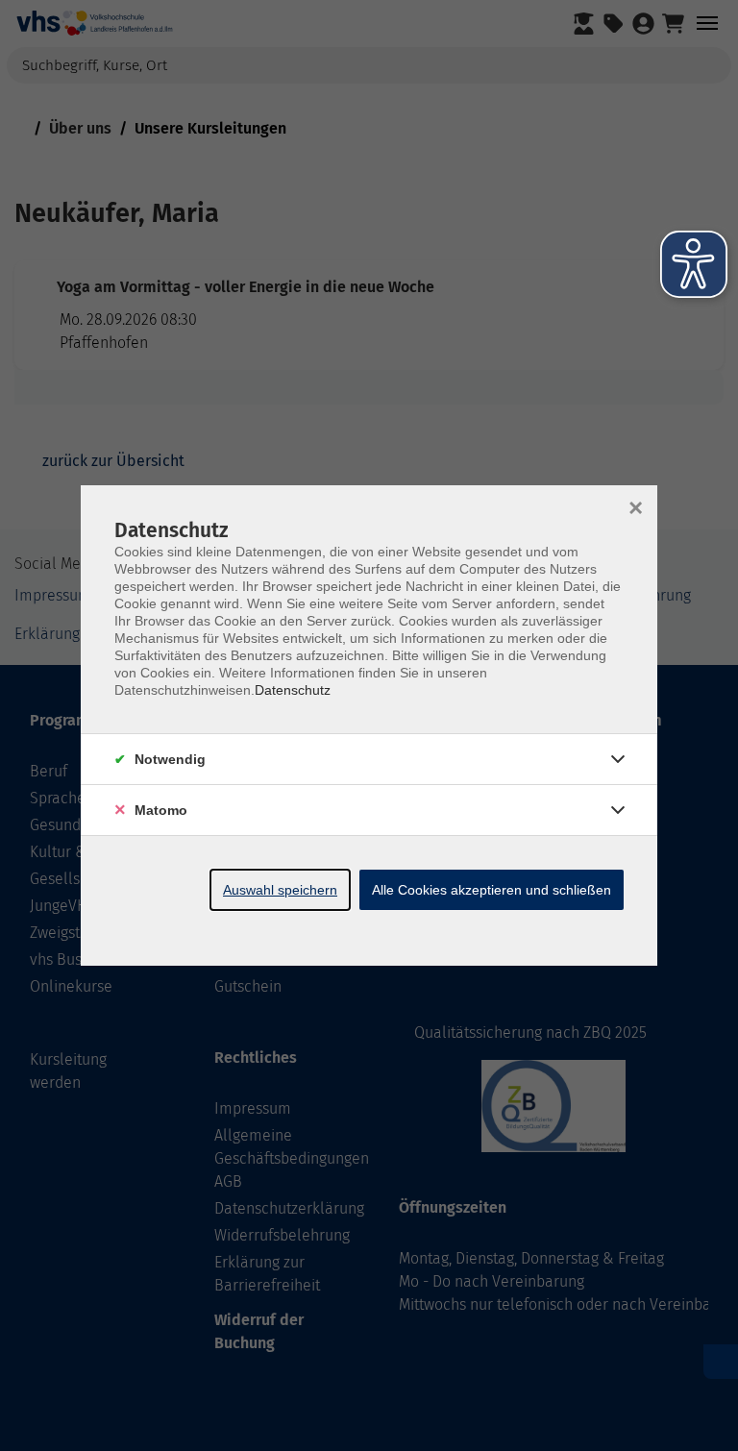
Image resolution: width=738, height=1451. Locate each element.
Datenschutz (293, 690)
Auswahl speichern (280, 890)
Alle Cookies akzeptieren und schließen (491, 890)
